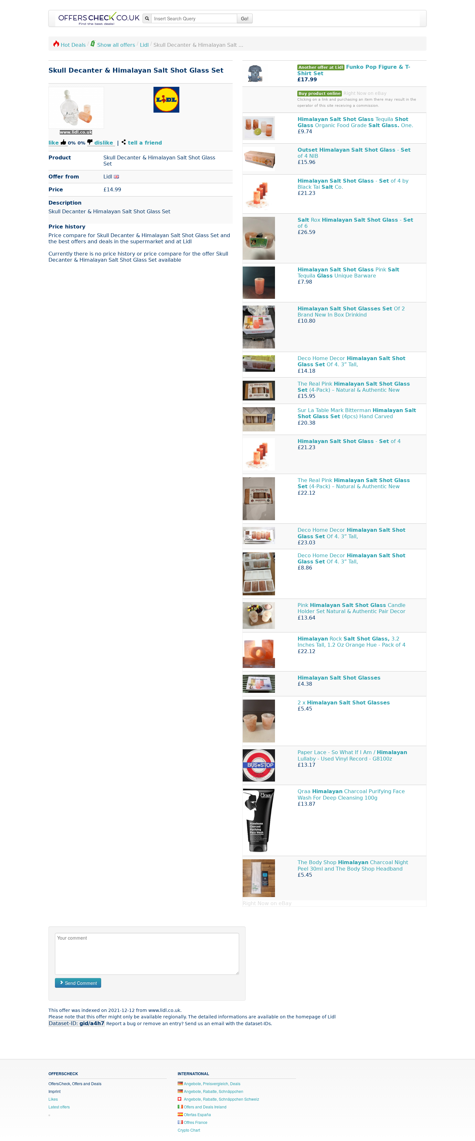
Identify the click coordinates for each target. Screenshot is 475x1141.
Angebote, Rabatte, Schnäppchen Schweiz (221, 1099)
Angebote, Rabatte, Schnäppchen (213, 1091)
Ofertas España (197, 1114)
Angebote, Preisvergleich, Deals (211, 1083)
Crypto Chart (189, 1130)
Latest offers (59, 1106)
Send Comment (80, 983)
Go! (244, 18)
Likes (53, 1099)
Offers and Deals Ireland (205, 1106)
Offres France (195, 1122)
